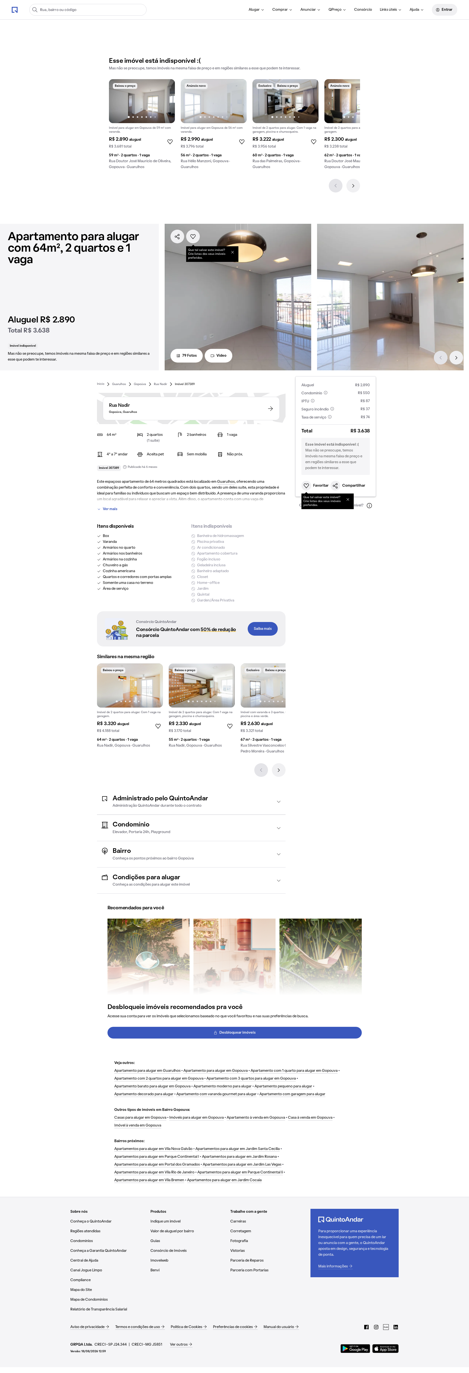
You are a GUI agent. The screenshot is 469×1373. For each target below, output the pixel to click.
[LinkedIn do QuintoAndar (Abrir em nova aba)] (396, 1327)
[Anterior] (335, 186)
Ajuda (414, 9)
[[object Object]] (232, 252)
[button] (191, 802)
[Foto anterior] (118, 101)
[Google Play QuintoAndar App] (355, 1348)
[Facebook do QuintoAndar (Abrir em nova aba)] (366, 1327)
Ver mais (110, 509)
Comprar (280, 9)
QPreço (335, 9)
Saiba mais (263, 629)
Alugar (254, 9)
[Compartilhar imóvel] (177, 236)
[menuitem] (256, 10)
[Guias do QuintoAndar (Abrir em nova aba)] (386, 1327)
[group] (142, 126)
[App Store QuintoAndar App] (385, 1348)
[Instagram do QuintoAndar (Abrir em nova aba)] (376, 1327)
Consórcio (363, 9)
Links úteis (388, 9)
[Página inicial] (15, 9)
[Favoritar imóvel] (193, 236)
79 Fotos (189, 355)
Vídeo (221, 355)
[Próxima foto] (166, 101)
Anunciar (308, 9)
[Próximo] (353, 186)
